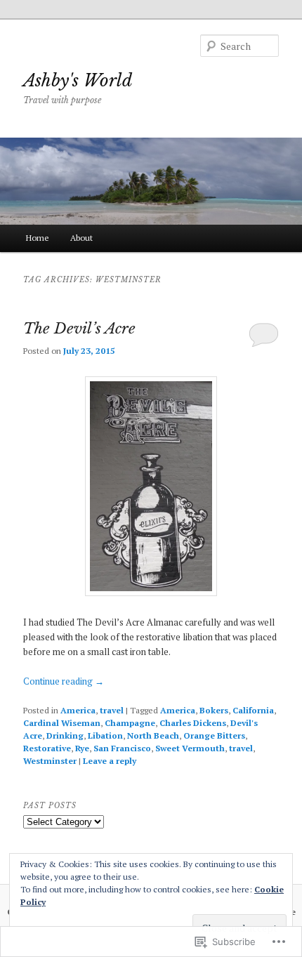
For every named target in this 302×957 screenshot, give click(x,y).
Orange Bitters (214, 735)
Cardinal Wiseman (61, 723)
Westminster (50, 760)
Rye (82, 748)
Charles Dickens (192, 723)
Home (37, 237)
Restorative (47, 748)
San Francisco (122, 748)
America (78, 710)
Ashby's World (77, 80)
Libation (105, 735)
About (81, 237)
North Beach (153, 735)
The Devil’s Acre (79, 328)
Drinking (65, 735)
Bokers (213, 710)
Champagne (130, 723)
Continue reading (63, 681)
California (253, 710)
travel (112, 710)
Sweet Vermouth (190, 748)
